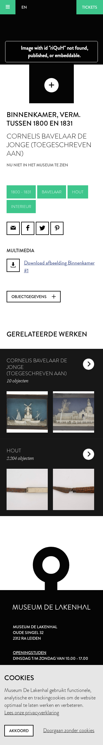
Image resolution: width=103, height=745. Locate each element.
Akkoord (19, 731)
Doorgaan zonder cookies (68, 730)
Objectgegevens (29, 296)
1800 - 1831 (21, 192)
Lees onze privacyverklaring (31, 712)
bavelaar (52, 192)
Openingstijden (29, 652)
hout (78, 192)
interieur (21, 206)
